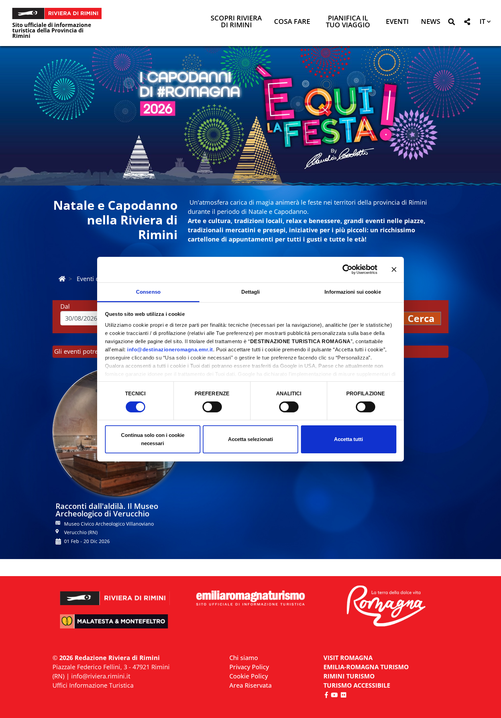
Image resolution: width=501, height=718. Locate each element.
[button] (451, 23)
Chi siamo (243, 658)
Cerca (421, 318)
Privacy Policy (249, 667)
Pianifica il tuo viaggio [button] (348, 22)
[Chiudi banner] (394, 269)
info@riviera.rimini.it (100, 676)
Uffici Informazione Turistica (93, 685)
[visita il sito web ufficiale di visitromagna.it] (386, 606)
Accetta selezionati (250, 439)
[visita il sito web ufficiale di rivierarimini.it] (115, 593)
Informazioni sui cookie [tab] (352, 291)
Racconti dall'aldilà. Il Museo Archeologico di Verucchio (107, 509)
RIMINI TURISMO (349, 676)
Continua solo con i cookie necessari (152, 439)
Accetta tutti (348, 439)
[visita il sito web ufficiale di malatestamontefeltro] (115, 626)
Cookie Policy (248, 676)
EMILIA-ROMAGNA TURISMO (366, 667)
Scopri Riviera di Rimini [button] (236, 22)
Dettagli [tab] (250, 291)
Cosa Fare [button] (292, 22)
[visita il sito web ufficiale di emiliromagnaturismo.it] (250, 598)
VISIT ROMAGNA (348, 658)
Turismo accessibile (356, 685)
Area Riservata (250, 685)
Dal (65, 306)
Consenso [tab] (148, 291)
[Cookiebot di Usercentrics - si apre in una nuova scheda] (347, 269)
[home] (62, 279)
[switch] (212, 406)
